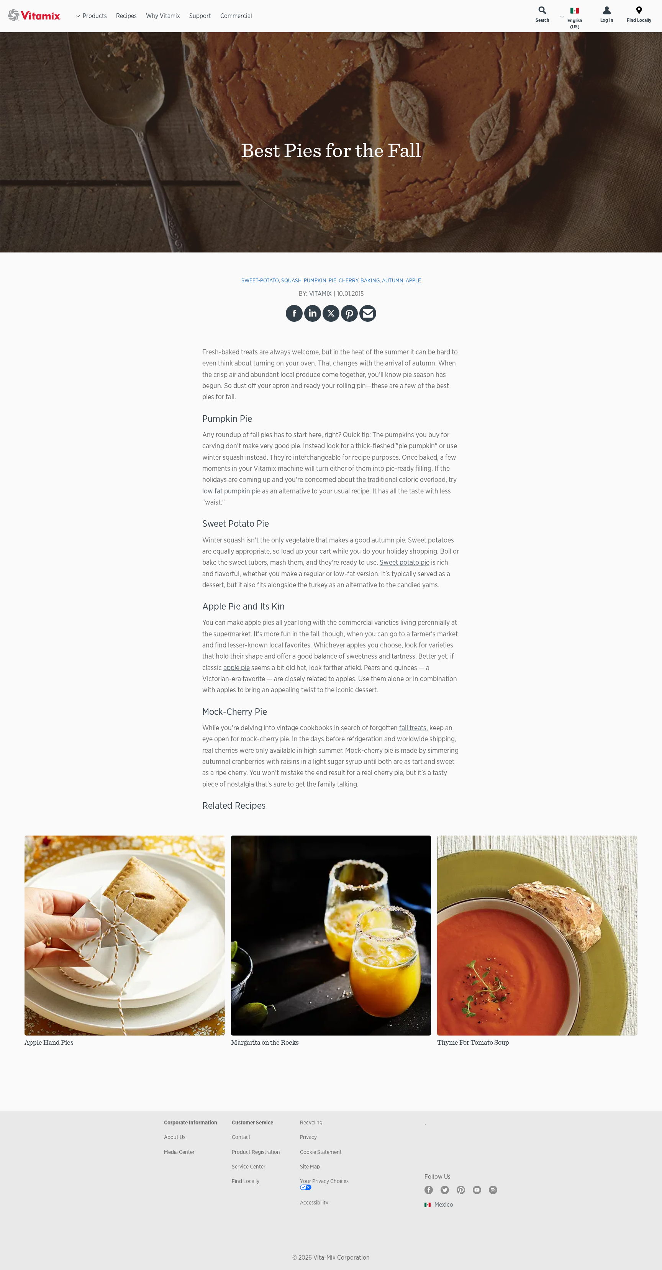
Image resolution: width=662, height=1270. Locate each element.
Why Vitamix (163, 16)
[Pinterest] (461, 1190)
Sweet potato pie (404, 562)
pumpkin (315, 280)
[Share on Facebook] (294, 313)
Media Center (179, 1152)
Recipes (126, 16)
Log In (606, 20)
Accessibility (314, 1202)
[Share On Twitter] (331, 313)
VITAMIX (320, 294)
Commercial (236, 16)
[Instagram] (493, 1190)
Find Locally (639, 20)
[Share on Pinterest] (349, 313)
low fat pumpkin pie (231, 490)
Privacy (308, 1137)
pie (332, 280)
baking (370, 280)
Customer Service (252, 1122)
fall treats (412, 727)
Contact (241, 1137)
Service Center (248, 1166)
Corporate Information (190, 1122)
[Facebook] (428, 1190)
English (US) (574, 24)
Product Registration (256, 1152)
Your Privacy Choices (324, 1181)
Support (200, 16)
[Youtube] (477, 1190)
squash (291, 280)
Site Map (310, 1166)
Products (95, 16)
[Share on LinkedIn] (312, 313)
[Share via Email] (367, 313)
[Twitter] (445, 1190)
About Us (174, 1137)
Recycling (311, 1122)
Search (542, 20)
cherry (348, 280)
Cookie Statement (321, 1152)
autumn (392, 280)
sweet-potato (260, 280)
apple (413, 280)
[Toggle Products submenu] (78, 16)
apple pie (236, 667)
